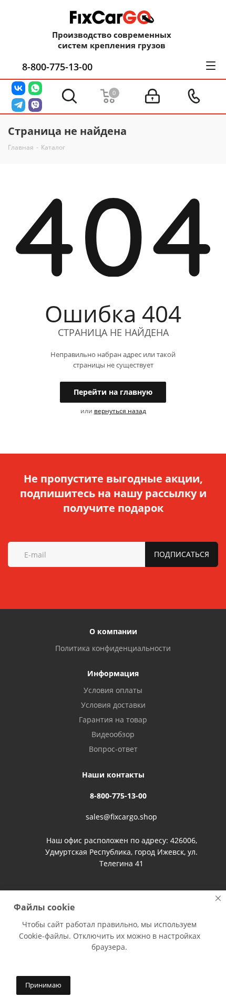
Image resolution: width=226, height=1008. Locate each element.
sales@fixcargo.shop (121, 817)
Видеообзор (113, 734)
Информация (113, 673)
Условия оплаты (113, 690)
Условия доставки (113, 705)
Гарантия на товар (113, 719)
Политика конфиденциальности (113, 648)
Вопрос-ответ (113, 749)
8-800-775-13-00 (57, 66)
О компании (113, 631)
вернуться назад (120, 410)
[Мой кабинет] (152, 96)
